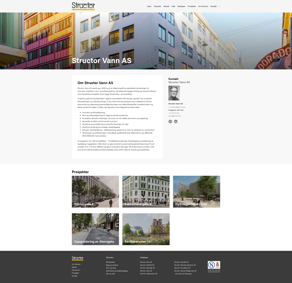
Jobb (173, 6)
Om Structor (203, 6)
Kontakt (213, 6)
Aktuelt (166, 6)
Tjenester (157, 6)
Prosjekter (192, 6)
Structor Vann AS (175, 103)
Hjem (149, 6)
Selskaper (181, 6)
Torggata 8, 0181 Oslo (176, 110)
